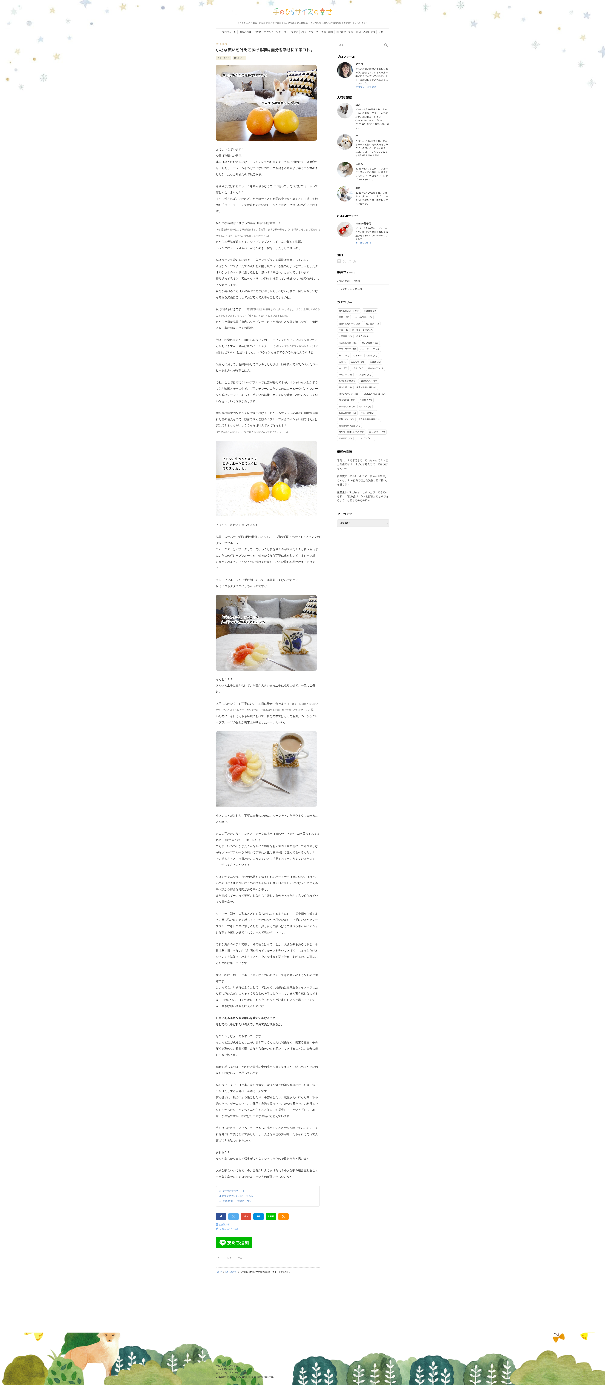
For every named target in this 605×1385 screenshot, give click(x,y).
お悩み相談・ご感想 (250, 32)
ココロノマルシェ (372, 393)
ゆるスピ (355, 368)
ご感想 (363, 400)
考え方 (359, 336)
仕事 (341, 330)
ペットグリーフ (309, 32)
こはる (369, 355)
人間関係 (343, 336)
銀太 (341, 355)
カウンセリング (272, 32)
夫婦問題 (368, 311)
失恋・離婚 (327, 32)
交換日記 (343, 438)
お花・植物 (365, 412)
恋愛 (341, 317)
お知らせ (355, 361)
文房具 (373, 361)
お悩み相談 (344, 400)
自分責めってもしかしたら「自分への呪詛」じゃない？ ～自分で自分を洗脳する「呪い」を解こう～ (362, 480)
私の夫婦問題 (345, 412)
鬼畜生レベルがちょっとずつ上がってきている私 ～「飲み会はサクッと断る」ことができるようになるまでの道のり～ (362, 496)
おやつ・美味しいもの (349, 432)
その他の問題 (345, 342)
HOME (219, 1272)
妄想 (380, 32)
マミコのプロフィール (233, 1191)
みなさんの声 (345, 406)
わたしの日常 (360, 317)
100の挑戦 (361, 374)
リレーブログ (362, 438)
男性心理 (343, 387)
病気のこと (344, 419)
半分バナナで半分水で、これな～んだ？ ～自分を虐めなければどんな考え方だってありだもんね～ (362, 464)
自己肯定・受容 (344, 32)
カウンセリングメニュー (351, 289)
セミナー (343, 374)
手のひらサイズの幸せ (227, 1365)
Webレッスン (374, 368)
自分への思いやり (365, 32)
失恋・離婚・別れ (364, 387)
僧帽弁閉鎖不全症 (347, 425)
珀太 (341, 361)
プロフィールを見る (365, 87)
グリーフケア (291, 32)
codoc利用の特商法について (230, 1369)
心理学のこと (366, 381)
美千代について (363, 242)
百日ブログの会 (234, 1257)
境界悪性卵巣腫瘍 (366, 419)
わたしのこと (223, 58)
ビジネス (363, 406)
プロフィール (229, 32)
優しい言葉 (367, 342)
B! (258, 1216)
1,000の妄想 (345, 381)
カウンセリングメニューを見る (237, 1196)
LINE (271, 1216)
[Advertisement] (268, 1304)
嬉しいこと (239, 58)
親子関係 (370, 323)
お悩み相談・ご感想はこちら (236, 1201)
